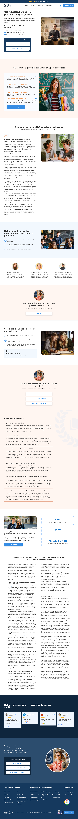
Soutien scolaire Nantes (45, 800)
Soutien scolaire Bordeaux (34, 797)
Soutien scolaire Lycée (8, 799)
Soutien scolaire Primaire (8, 802)
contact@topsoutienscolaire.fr (20, 812)
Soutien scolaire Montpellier (35, 799)
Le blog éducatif (19, 804)
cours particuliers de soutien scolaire (26, 635)
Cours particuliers (7, 794)
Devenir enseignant (20, 792)
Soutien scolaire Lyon (34, 792)
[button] (27, 5)
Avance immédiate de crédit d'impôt (21, 802)
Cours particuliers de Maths (46, 791)
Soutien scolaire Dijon (55, 792)
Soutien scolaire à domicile (68, 791)
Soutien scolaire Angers (56, 794)
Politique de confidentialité (21, 797)
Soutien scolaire (7, 791)
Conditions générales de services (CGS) (22, 799)
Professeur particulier (8, 792)
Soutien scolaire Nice (44, 799)
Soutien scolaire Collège (8, 800)
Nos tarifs (18, 791)
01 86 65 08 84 (38, 812)
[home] (13, 5)
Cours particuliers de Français (44, 795)
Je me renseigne (16, 107)
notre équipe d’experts (56, 591)
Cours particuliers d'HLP (68, 794)
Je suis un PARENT (17, 44)
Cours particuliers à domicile (69, 792)
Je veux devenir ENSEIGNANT (39, 403)
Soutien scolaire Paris (34, 791)
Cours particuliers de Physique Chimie (44, 797)
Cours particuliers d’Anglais (46, 792)
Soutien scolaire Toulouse (34, 794)
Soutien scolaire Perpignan (34, 800)
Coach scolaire (6, 797)
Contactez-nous (69, 5)
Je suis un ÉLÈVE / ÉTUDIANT (17, 48)
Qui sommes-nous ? (20, 794)
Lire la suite (7, 723)
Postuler (39, 313)
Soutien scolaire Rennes (56, 797)
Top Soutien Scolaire (15, 586)
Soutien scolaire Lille (55, 791)
